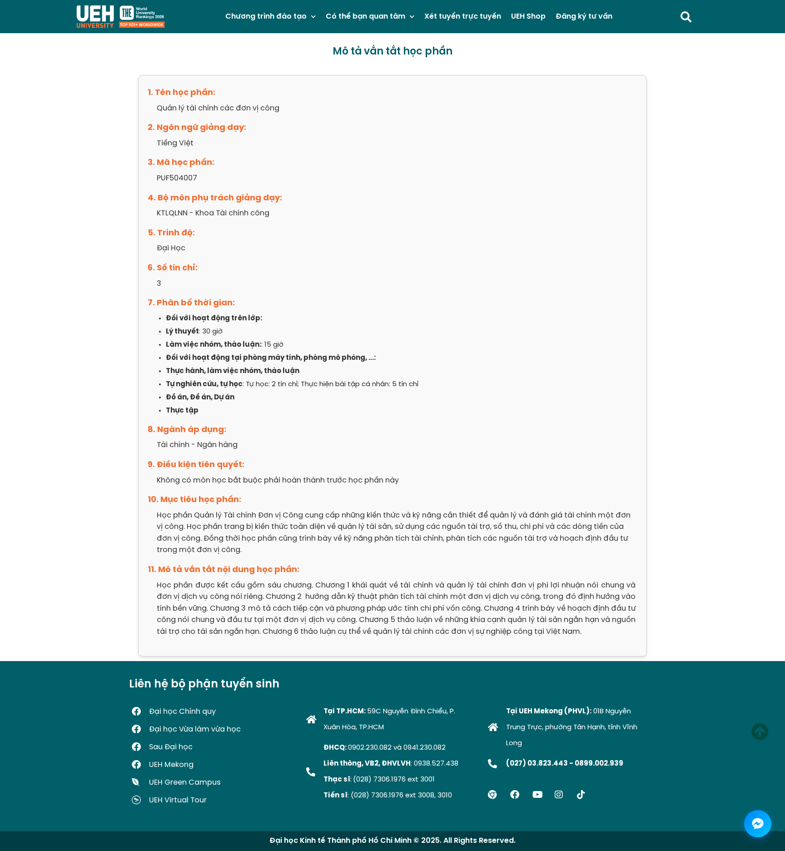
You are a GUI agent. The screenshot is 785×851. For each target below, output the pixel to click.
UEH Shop (528, 16)
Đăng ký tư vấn (584, 16)
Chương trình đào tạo (266, 16)
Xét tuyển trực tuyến (462, 16)
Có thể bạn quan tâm (365, 16)
